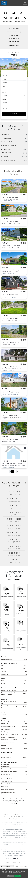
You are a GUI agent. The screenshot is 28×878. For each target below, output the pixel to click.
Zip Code (7, 862)
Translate (25, 866)
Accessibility (16, 814)
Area (19, 862)
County (19, 861)
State (14, 861)
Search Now (14, 114)
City (23, 861)
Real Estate (9, 861)
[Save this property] (25, 181)
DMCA (4, 816)
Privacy (6, 814)
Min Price (4, 73)
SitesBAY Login (13, 818)
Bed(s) (3, 86)
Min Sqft (4, 99)
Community (14, 862)
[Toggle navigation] (25, 3)
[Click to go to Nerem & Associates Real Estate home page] (5, 3)
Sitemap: (2, 861)
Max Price (4, 79)
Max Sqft (4, 106)
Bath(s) (4, 92)
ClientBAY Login (15, 816)
